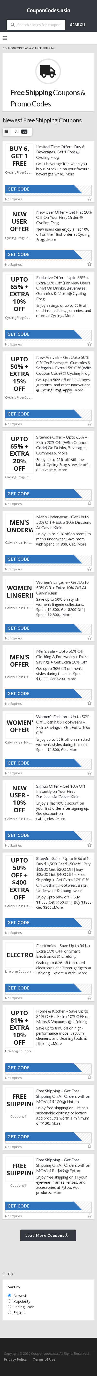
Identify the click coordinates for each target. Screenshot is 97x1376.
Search (77, 25)
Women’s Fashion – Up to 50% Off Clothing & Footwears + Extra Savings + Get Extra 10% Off (63, 724)
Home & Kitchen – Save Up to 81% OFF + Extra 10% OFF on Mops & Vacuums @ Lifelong (62, 1016)
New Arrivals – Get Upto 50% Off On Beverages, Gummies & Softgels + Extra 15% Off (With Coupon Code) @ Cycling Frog (64, 365)
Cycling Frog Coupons (19, 172)
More (69, 174)
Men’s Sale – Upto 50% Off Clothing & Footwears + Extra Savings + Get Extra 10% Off (62, 656)
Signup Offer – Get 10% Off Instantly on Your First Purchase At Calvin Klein (60, 791)
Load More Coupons (45, 1235)
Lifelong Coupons (19, 971)
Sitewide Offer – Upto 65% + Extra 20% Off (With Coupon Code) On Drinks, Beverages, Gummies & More (61, 444)
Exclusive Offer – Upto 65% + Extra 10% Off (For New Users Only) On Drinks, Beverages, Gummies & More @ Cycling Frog (63, 288)
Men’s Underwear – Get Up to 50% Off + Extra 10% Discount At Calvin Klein (63, 522)
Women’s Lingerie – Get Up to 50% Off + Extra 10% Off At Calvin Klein (62, 587)
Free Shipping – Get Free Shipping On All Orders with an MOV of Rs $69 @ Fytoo (63, 1165)
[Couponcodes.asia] (48, 9)
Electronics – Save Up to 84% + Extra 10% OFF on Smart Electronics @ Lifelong (63, 951)
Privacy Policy (15, 1359)
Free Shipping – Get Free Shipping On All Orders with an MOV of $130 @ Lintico (63, 1096)
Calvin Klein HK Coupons (19, 542)
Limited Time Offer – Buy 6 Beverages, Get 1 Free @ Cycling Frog (60, 152)
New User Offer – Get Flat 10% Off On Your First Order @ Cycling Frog (64, 217)
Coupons (17, 1116)
